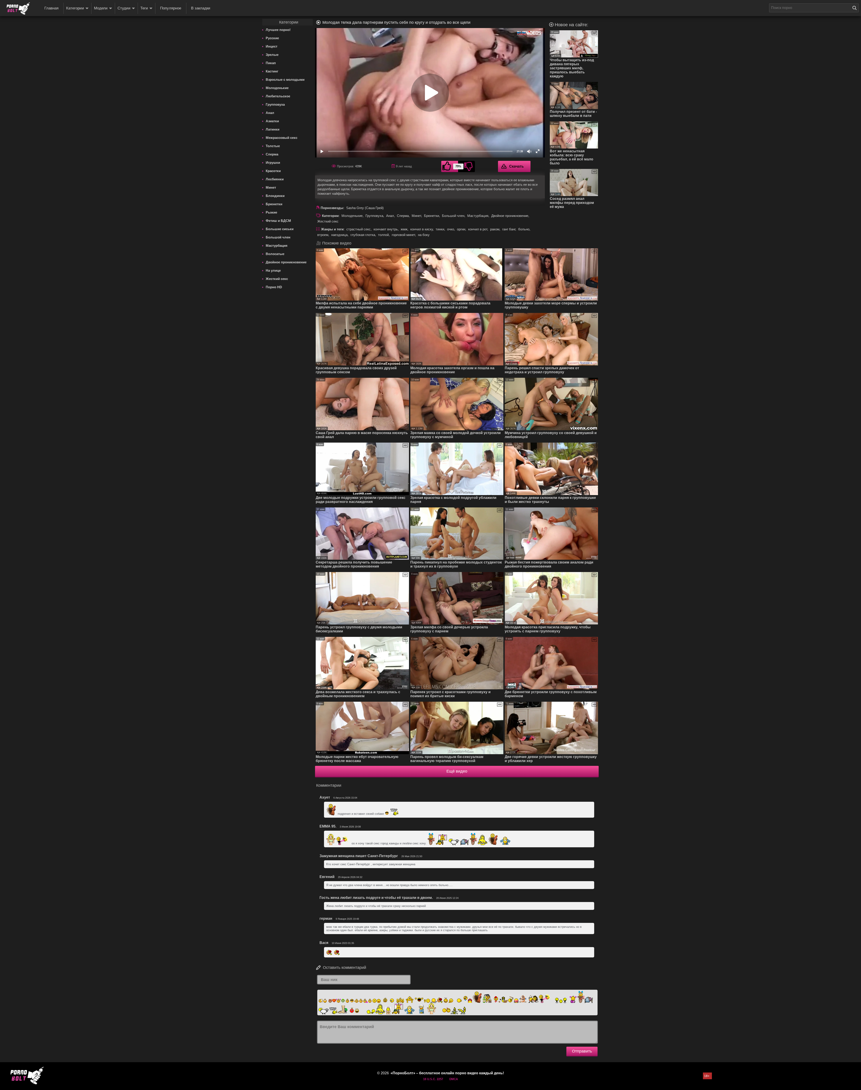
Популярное (170, 8)
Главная (51, 8)
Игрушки (273, 162)
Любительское (278, 96)
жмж (404, 229)
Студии (123, 8)
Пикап (271, 63)
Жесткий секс (277, 279)
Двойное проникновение (286, 262)
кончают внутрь (386, 229)
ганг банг (508, 229)
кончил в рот (477, 229)
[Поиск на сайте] (855, 8)
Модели (101, 8)
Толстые (273, 146)
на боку (424, 235)
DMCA (453, 1079)
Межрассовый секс (281, 138)
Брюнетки (274, 204)
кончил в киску (421, 229)
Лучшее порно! (278, 30)
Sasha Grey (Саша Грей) (365, 208)
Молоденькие (277, 88)
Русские (272, 38)
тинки (440, 229)
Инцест (271, 46)
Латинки (272, 129)
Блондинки (275, 196)
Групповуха (275, 104)
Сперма (272, 154)
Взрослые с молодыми (285, 79)
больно (523, 229)
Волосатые (275, 254)
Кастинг (272, 71)
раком (494, 229)
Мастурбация (276, 245)
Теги (144, 8)
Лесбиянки (275, 179)
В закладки (200, 8)
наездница (339, 235)
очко (450, 229)
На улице (273, 270)
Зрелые (272, 55)
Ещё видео (456, 771)
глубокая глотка (362, 235)
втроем (322, 235)
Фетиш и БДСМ (278, 221)
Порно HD (274, 287)
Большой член (278, 237)
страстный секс (358, 229)
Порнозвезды (332, 208)
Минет (271, 187)
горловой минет (403, 235)
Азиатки (272, 121)
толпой (383, 235)
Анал (270, 113)
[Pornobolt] (18, 8)
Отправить (582, 1051)
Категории (75, 8)
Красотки (273, 171)
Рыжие (271, 212)
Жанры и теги (332, 229)
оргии (461, 229)
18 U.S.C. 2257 (433, 1079)
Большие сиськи (280, 229)
